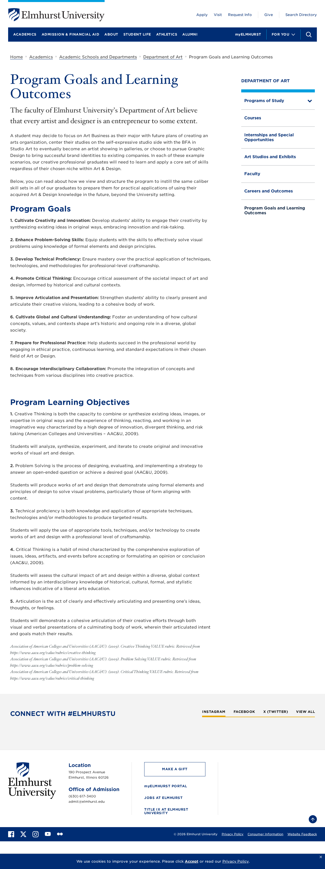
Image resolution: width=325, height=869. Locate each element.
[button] (320, 857)
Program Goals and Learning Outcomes (274, 210)
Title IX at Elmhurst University (166, 811)
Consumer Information (265, 834)
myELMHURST (248, 34)
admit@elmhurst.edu (87, 802)
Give (268, 15)
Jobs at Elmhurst (163, 798)
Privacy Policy (232, 834)
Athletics (166, 34)
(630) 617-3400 (82, 796)
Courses (252, 118)
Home (16, 57)
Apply (202, 15)
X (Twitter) (275, 712)
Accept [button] (191, 861)
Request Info (240, 15)
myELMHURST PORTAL (165, 786)
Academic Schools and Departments (98, 57)
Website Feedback (302, 834)
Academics (25, 34)
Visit (218, 15)
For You (280, 34)
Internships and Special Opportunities (269, 137)
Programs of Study (264, 100)
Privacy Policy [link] (235, 861)
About (111, 34)
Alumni (190, 34)
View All (305, 712)
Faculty (252, 173)
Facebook (244, 712)
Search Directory (301, 15)
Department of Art (163, 57)
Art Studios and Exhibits (270, 156)
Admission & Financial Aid (71, 34)
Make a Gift (175, 769)
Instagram (213, 712)
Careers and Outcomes (268, 191)
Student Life (137, 34)
